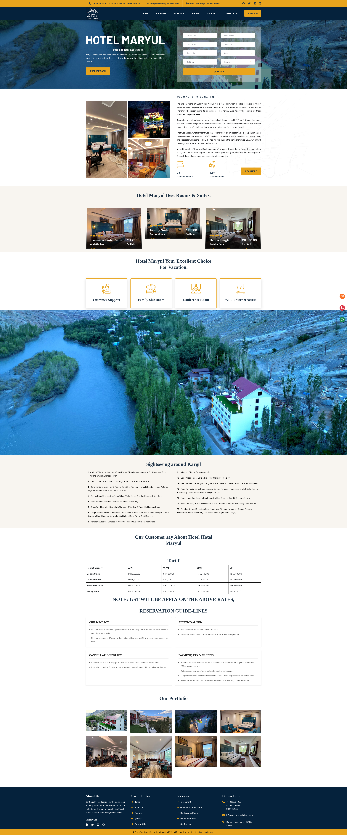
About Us (161, 13)
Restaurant (185, 801)
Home (145, 13)
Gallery (212, 13)
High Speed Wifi (188, 818)
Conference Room (189, 813)
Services (179, 13)
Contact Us (231, 13)
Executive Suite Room (106, 240)
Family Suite (159, 230)
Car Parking (186, 824)
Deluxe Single (219, 240)
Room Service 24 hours (191, 807)
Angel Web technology (204, 832)
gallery (138, 818)
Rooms (195, 13)
